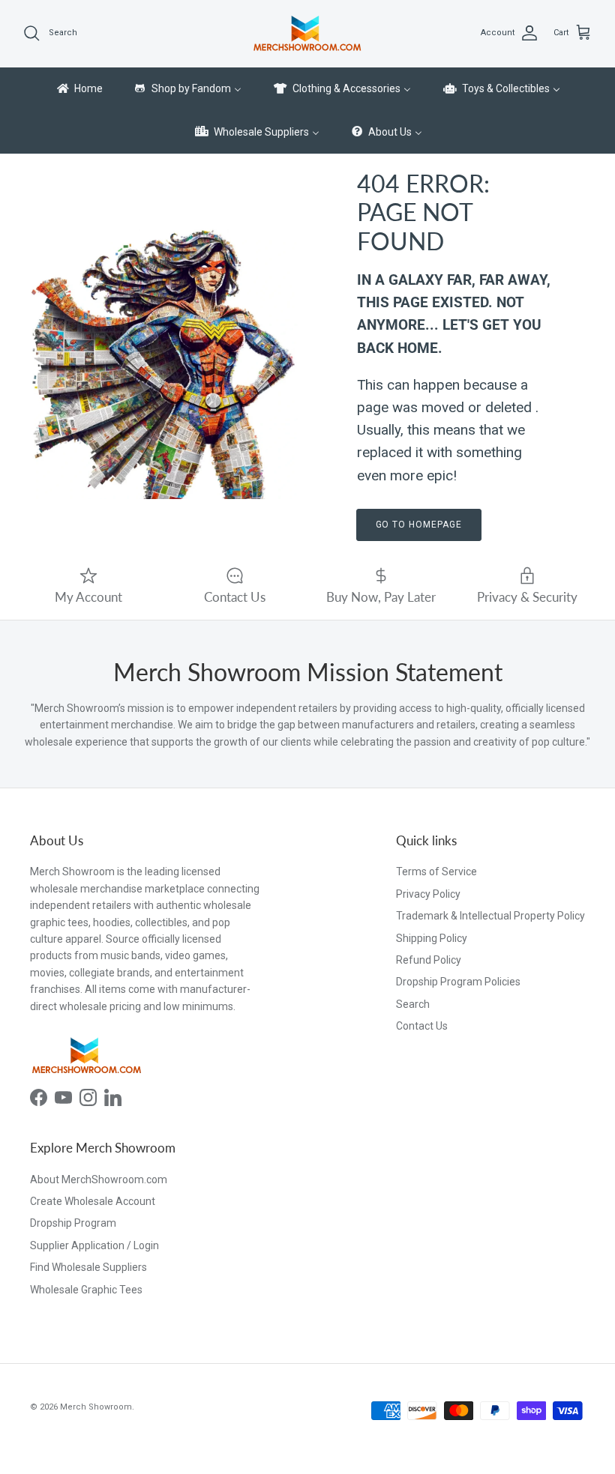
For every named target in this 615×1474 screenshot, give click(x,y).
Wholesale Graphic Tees (86, 1290)
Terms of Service (436, 872)
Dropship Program (73, 1223)
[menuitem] (79, 89)
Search (413, 1004)
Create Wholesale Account (92, 1201)
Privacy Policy (428, 894)
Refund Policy (428, 960)
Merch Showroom (96, 1407)
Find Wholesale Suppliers (88, 1267)
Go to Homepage (419, 524)
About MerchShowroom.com (98, 1179)
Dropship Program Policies (458, 982)
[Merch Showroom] (307, 33)
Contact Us (422, 1026)
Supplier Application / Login (94, 1245)
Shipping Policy (431, 938)
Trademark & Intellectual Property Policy (490, 916)
